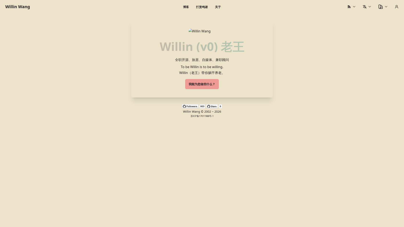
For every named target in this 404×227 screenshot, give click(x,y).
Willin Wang (17, 6)
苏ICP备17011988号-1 (202, 115)
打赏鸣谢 (202, 7)
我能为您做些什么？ (202, 84)
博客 (186, 7)
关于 (218, 7)
